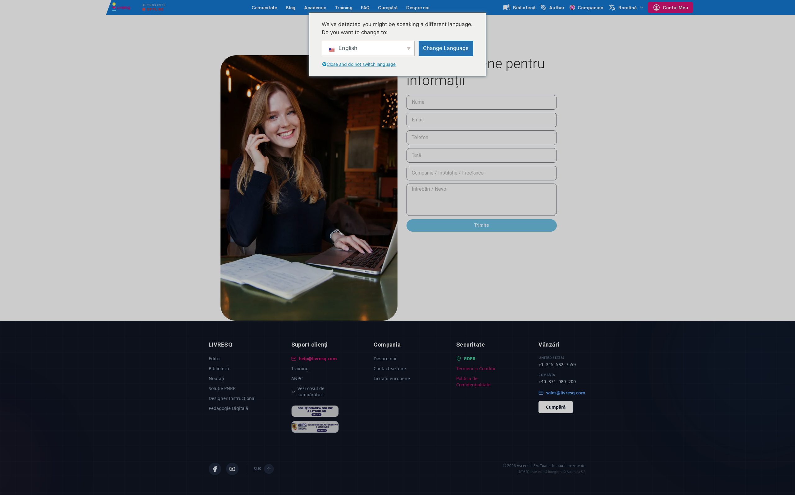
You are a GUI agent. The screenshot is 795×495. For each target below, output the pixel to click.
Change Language (446, 48)
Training (343, 7)
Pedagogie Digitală (228, 408)
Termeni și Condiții (475, 368)
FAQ (365, 7)
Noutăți (216, 378)
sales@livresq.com (565, 393)
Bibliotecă (219, 368)
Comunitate (264, 7)
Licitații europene (392, 378)
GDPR (469, 358)
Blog (290, 7)
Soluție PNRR (222, 388)
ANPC (297, 378)
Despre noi (417, 7)
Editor (215, 358)
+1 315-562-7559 (557, 364)
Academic (315, 7)
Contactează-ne (390, 368)
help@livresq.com (318, 358)
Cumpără (388, 7)
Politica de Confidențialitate (473, 381)
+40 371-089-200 (557, 381)
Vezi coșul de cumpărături (311, 391)
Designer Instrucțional (232, 398)
